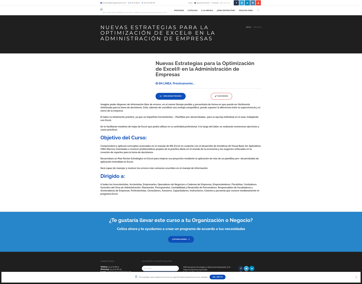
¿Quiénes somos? (203, 3)
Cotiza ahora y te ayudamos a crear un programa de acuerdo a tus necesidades (181, 229)
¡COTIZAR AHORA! (179, 239)
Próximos (179, 10)
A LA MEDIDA (207, 10)
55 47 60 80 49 (149, 3)
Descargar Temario (172, 96)
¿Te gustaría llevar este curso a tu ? (181, 220)
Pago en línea (246, 10)
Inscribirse (222, 96)
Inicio (190, 3)
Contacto (215, 3)
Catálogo (193, 10)
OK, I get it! (217, 277)
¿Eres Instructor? (226, 10)
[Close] (356, 277)
